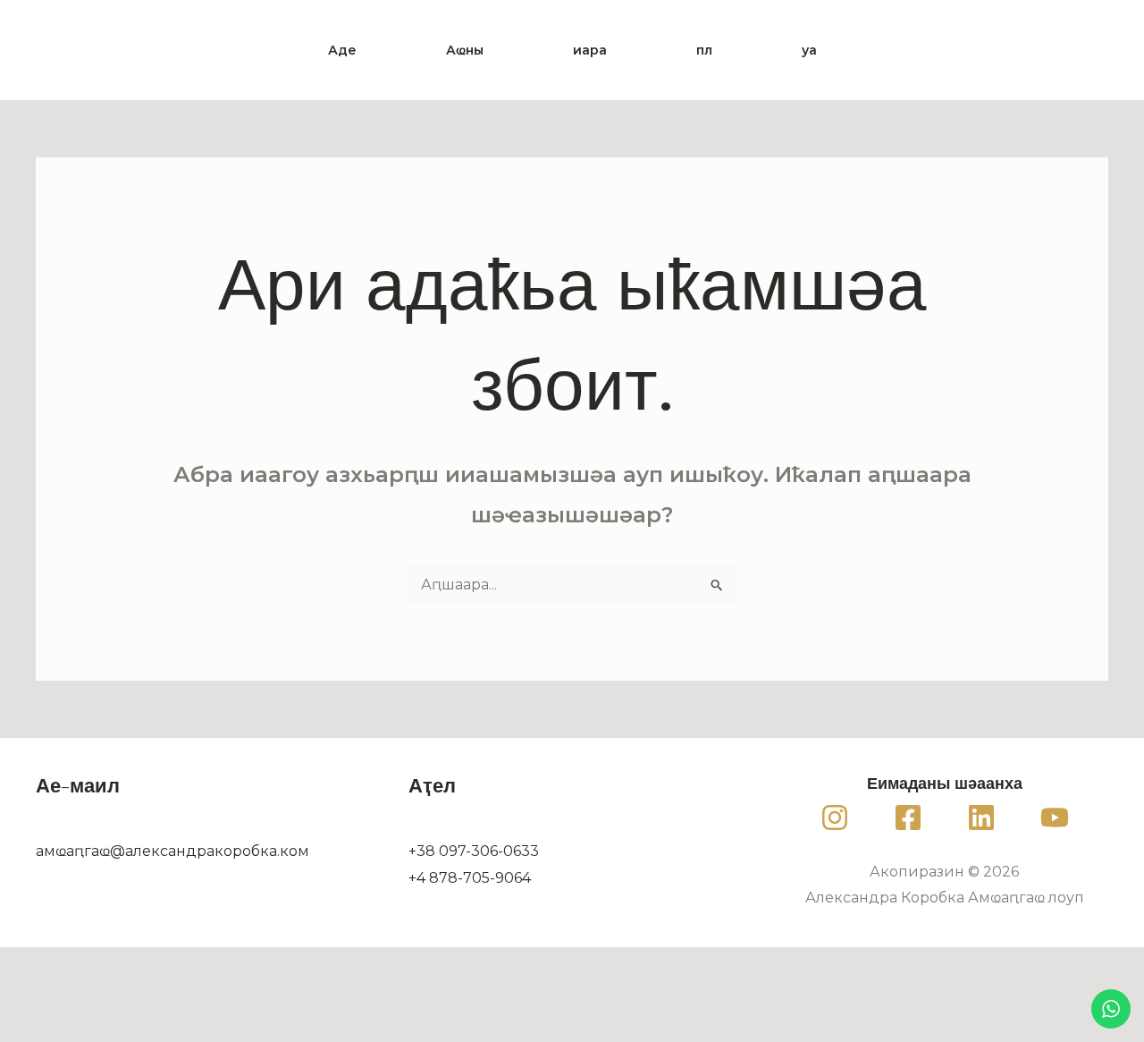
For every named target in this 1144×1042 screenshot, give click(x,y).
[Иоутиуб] (1054, 817)
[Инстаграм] (834, 817)
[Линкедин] (981, 817)
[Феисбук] (908, 817)
